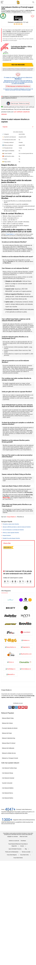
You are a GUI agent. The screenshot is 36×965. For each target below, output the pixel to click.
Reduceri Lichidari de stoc (9, 753)
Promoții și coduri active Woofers (11, 524)
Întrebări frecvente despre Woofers (11, 538)
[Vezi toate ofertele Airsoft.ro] (10, 624)
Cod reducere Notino (7, 798)
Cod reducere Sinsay (7, 773)
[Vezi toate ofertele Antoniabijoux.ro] (25, 669)
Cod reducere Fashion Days (9, 768)
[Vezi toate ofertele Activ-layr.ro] (10, 600)
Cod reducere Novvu (7, 793)
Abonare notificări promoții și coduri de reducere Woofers (17, 527)
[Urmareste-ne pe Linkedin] (26, 707)
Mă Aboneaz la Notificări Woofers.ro (18, 86)
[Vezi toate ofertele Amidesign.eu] (10, 654)
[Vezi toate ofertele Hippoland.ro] (25, 647)
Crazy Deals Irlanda (18, 857)
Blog (26, 849)
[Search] (33, 2)
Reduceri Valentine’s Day (8, 738)
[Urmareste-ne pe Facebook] (9, 707)
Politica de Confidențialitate (11, 851)
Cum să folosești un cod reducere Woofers (13, 529)
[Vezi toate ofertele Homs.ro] (10, 662)
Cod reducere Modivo (7, 788)
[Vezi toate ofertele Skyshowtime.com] (25, 654)
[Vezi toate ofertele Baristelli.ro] (10, 674)
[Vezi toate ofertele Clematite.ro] (25, 662)
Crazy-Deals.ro (10, 234)
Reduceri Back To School (8, 743)
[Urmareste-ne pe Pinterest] (19, 707)
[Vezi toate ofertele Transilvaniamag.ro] (10, 640)
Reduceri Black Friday (8, 718)
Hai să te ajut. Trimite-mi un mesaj (20, 103)
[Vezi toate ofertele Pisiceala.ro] (25, 600)
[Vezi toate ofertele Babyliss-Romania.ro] (10, 616)
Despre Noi (14, 846)
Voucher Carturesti (7, 783)
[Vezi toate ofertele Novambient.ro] (25, 632)
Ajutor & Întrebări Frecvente (15, 849)
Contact (22, 846)
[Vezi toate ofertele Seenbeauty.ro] (25, 616)
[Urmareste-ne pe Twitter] (13, 707)
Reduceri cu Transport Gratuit (10, 758)
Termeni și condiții (26, 851)
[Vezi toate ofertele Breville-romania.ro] (25, 624)
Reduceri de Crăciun (7, 723)
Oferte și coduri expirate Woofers (11, 532)
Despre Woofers (7, 535)
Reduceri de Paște (7, 733)
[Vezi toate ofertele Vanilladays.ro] (10, 669)
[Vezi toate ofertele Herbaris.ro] (25, 640)
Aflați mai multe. (24, 836)
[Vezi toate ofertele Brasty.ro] (10, 608)
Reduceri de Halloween (8, 748)
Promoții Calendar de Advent (9, 728)
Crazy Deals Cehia (24, 854)
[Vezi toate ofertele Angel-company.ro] (25, 608)
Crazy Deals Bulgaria (12, 854)
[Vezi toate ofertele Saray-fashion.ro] (10, 647)
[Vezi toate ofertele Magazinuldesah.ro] (10, 632)
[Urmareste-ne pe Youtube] (22, 707)
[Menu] (2, 2)
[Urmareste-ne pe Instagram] (16, 707)
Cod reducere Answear (8, 778)
